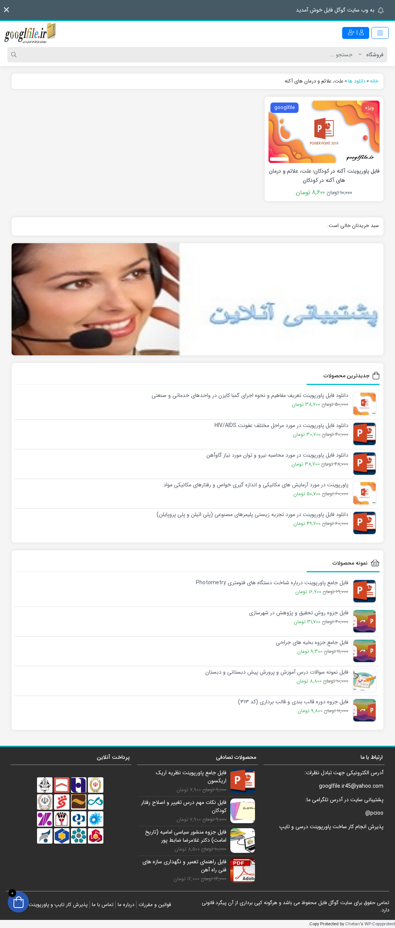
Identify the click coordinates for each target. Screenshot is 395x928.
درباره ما (126, 905)
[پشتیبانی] (197, 299)
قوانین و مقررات (154, 905)
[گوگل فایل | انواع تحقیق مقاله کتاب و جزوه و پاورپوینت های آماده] (31, 32)
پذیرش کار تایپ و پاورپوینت (58, 905)
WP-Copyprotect (380, 924)
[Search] (15, 54)
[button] (6, 10)
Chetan (352, 924)
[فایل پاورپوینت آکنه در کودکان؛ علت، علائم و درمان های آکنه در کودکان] (324, 131)
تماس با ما (102, 905)
